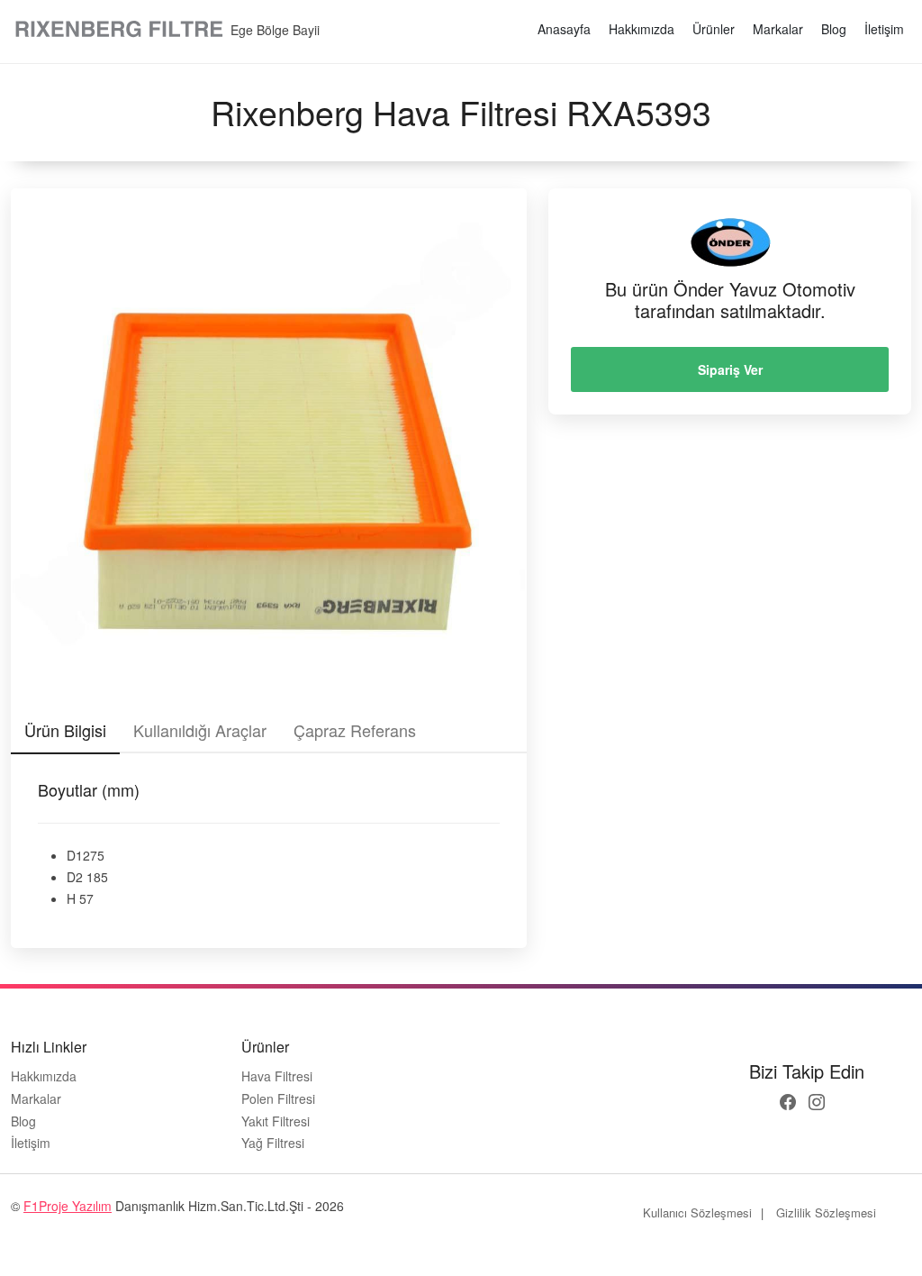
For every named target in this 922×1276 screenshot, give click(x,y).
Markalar (778, 29)
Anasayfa (564, 29)
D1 (75, 855)
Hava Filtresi (276, 1076)
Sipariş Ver (730, 369)
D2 (75, 877)
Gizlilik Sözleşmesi (826, 1212)
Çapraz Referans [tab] (355, 730)
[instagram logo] (817, 1101)
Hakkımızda (641, 29)
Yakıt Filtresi (275, 1121)
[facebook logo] (788, 1101)
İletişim (884, 29)
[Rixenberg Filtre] (120, 30)
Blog (833, 29)
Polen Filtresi (278, 1099)
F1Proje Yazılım (67, 1206)
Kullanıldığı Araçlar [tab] (200, 730)
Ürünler (713, 29)
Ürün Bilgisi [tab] (65, 730)
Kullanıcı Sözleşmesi (697, 1212)
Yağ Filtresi (272, 1143)
